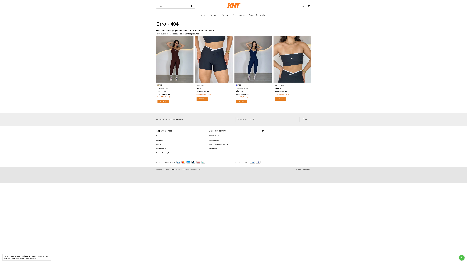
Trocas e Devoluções (257, 15)
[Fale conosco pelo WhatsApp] (462, 258)
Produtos (213, 15)
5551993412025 (214, 136)
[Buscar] (192, 6)
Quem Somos (238, 15)
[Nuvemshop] (303, 170)
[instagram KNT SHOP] (263, 131)
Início (203, 15)
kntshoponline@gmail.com (218, 144)
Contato (224, 15)
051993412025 (214, 140)
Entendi (33, 258)
